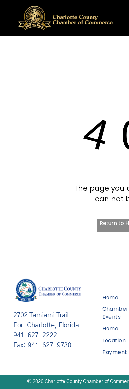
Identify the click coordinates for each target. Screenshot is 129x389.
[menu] (119, 18)
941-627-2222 (35, 335)
